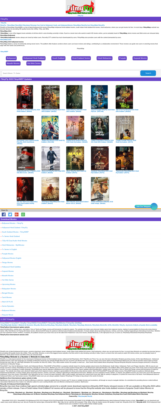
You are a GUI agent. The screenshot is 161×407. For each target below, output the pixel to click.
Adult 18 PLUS (7, 302)
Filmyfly (23, 323)
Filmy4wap (81, 396)
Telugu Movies (7, 262)
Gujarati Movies (7, 271)
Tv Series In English (9, 249)
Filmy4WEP (42, 323)
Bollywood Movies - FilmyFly (12, 223)
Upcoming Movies (8, 284)
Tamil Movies (6, 297)
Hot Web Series (7, 280)
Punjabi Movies (7, 254)
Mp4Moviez (61, 323)
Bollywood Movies (8, 310)
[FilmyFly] (80, 13)
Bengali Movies (7, 293)
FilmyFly (4, 19)
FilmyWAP (14, 323)
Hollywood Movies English (11, 258)
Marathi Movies (7, 275)
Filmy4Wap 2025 (5, 39)
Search (148, 73)
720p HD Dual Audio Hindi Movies (14, 241)
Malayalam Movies (8, 289)
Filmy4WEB (32, 323)
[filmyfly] (80, 349)
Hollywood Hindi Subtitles (11, 267)
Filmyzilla (52, 323)
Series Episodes (7, 306)
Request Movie (7, 315)
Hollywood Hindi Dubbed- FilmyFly (14, 227)
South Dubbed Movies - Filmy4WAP (15, 232)
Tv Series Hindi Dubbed (10, 236)
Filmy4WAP (5, 323)
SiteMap (78, 323)
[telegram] (153, 206)
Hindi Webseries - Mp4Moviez (12, 245)
